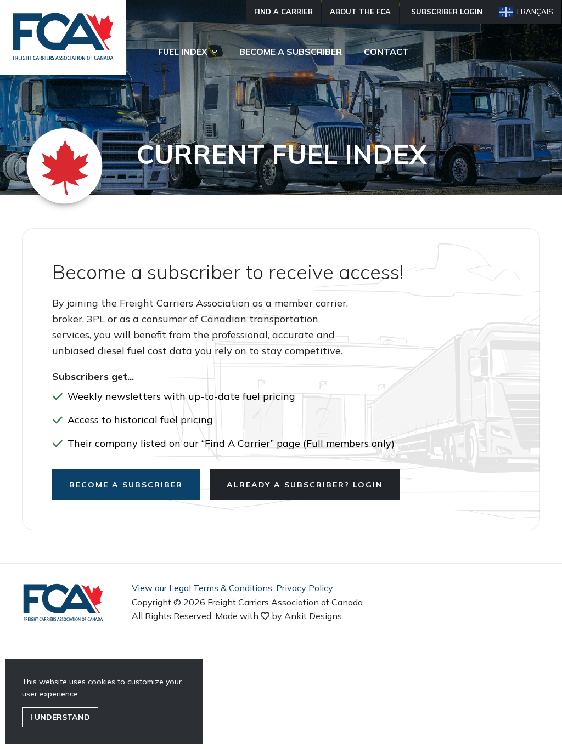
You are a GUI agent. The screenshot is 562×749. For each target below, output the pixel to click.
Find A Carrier (283, 11)
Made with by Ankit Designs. (279, 615)
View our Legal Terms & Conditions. (203, 587)
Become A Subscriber (290, 51)
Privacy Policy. (305, 587)
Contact (386, 51)
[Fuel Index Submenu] (217, 51)
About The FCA (360, 11)
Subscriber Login (446, 11)
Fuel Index (182, 51)
